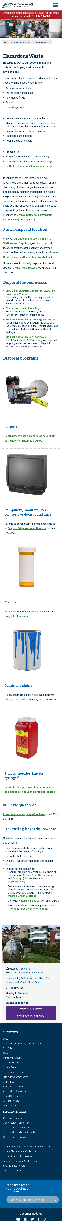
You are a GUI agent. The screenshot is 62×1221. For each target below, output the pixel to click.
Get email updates (31, 1213)
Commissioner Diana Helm (16, 1123)
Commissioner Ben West (15, 1137)
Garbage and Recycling (20, 42)
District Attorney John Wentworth (19, 1156)
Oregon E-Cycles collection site (27, 528)
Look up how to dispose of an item (24, 814)
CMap (6, 1053)
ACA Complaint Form (13, 1086)
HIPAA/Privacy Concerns (15, 1077)
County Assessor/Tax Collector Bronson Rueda (27, 1146)
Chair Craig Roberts (13, 1118)
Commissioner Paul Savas (16, 1127)
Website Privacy (11, 1101)
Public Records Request (15, 1072)
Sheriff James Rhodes (14, 1165)
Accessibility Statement (14, 1091)
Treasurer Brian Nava (13, 1170)
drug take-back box (16, 616)
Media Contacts (11, 1105)
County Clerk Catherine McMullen (19, 1151)
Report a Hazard (11, 1062)
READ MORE (43, 16)
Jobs (5, 1038)
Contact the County (12, 1058)
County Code (9, 1067)
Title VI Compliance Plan (15, 1096)
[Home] (19, 5)
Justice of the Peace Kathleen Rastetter (22, 1161)
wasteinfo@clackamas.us (28, 972)
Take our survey (31, 1009)
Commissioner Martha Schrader (19, 1132)
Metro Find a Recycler (25, 267)
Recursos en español (31, 1016)
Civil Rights (8, 1081)
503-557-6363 (23, 968)
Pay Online (8, 1048)
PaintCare (11, 694)
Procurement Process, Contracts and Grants (25, 1043)
